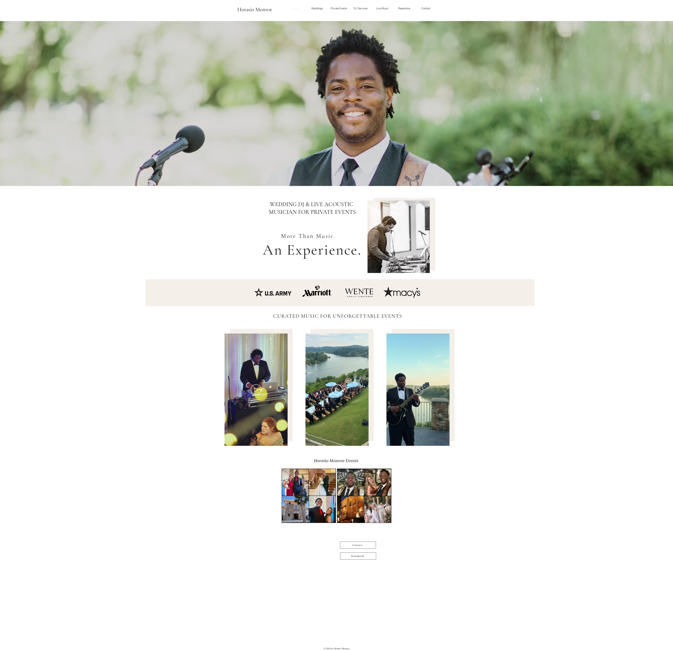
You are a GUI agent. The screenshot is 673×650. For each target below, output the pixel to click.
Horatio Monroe (254, 9)
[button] (283, 442)
